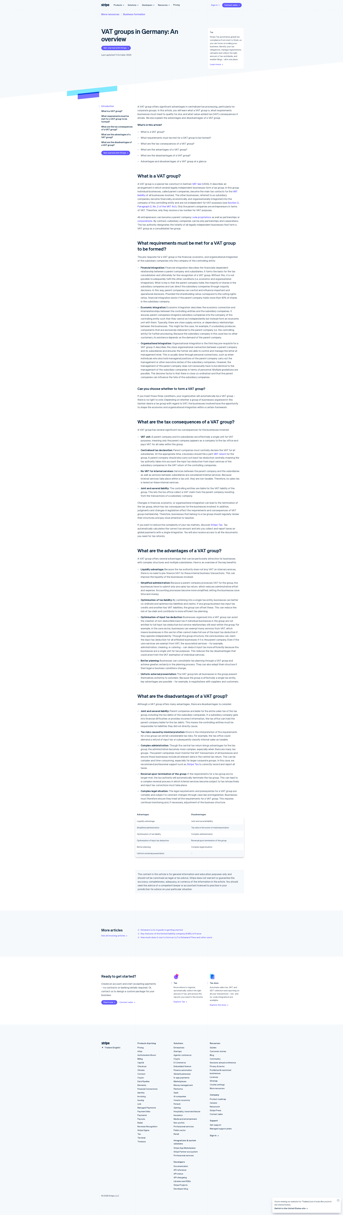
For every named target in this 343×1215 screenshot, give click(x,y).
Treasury (141, 1141)
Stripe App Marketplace (185, 1148)
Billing (140, 1058)
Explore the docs (218, 1004)
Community (215, 1058)
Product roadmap (218, 1099)
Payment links (143, 1111)
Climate (141, 1070)
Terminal (141, 1137)
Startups (178, 1051)
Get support (215, 1124)
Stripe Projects (181, 1185)
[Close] (338, 1201)
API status (178, 1173)
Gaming (177, 1107)
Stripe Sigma (143, 1130)
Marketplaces (180, 1081)
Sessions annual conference (223, 1062)
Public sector (180, 1130)
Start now (108, 1002)
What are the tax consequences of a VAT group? (117, 128)
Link (139, 1104)
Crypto (140, 1077)
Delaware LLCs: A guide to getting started (162, 929)
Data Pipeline (143, 1081)
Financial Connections (147, 1089)
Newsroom (215, 1106)
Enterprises (179, 1047)
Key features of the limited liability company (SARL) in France (171, 933)
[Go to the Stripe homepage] (104, 1043)
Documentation (181, 1166)
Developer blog (181, 1188)
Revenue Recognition (147, 1126)
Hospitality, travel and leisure (187, 1111)
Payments (142, 1115)
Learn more (215, 64)
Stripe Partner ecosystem (186, 1151)
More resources (110, 14)
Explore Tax (179, 1001)
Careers (213, 1102)
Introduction (107, 106)
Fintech (177, 1104)
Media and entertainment (185, 1119)
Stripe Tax (216, 524)
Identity (141, 1092)
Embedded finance (182, 1066)
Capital (140, 1062)
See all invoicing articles (113, 935)
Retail (176, 1134)
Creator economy (182, 1100)
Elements (141, 1085)
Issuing (140, 1100)
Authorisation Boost (146, 1055)
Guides (213, 1047)
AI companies (180, 1096)
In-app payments (181, 1077)
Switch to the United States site (290, 1208)
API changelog (180, 1177)
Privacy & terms (217, 1066)
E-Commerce (180, 1062)
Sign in (214, 5)
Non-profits (179, 1122)
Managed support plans (221, 1128)
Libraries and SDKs (182, 1181)
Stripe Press (215, 1110)
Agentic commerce (182, 1055)
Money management (183, 1085)
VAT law (196, 183)
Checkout (142, 1066)
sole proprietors (201, 217)
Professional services (184, 1126)
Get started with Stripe (115, 47)
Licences (214, 1077)
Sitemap (214, 1080)
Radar (140, 1122)
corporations (144, 220)
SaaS (176, 1092)
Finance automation (183, 1070)
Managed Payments (146, 1107)
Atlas (139, 1051)
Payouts (141, 1119)
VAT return (220, 453)
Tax (139, 1134)
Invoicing (141, 1096)
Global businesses (182, 1073)
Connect (141, 1073)
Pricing (176, 5)
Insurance (178, 1115)
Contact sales (231, 5)
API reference (180, 1170)
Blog (212, 1055)
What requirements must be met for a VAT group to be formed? (115, 119)
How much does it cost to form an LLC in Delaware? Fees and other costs (176, 937)
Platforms (178, 1089)
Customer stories (218, 1051)
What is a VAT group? (111, 111)
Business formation (134, 14)
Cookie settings (217, 1084)
